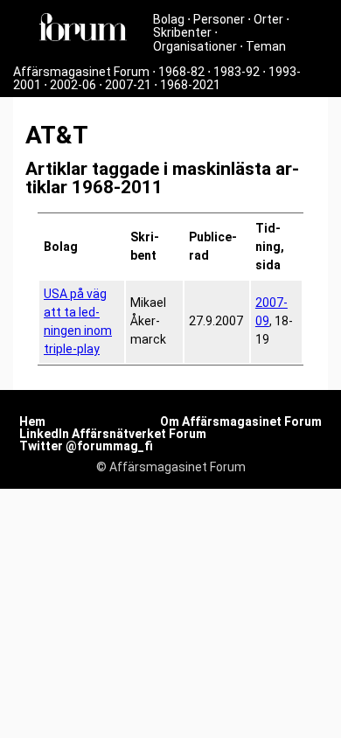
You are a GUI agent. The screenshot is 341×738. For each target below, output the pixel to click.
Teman (266, 46)
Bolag (168, 19)
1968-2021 (190, 85)
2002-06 (73, 85)
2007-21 (128, 85)
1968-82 (181, 72)
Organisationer (195, 46)
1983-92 (236, 72)
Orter (268, 19)
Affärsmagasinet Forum (81, 72)
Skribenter (182, 32)
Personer (219, 19)
